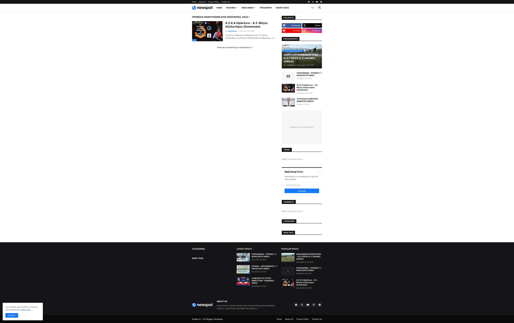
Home (194, 2)
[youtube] (317, 2)
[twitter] (313, 2)
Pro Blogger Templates (213, 319)
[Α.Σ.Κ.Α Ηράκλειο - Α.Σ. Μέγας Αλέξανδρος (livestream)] (288, 88)
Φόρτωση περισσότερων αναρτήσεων (234, 47)
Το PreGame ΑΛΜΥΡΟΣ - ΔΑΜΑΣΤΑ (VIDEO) (308, 100)
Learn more (26, 310)
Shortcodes (282, 8)
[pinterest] (321, 2)
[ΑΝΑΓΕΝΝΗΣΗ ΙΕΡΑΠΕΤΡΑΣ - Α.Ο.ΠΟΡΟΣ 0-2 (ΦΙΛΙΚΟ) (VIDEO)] (287, 257)
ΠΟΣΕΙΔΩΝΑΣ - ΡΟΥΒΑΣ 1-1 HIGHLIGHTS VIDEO (309, 74)
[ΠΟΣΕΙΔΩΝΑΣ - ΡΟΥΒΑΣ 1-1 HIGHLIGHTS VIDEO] (288, 76)
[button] (313, 7)
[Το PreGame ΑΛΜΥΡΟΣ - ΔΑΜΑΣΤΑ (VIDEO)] (288, 102)
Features (231, 8)
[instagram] (313, 305)
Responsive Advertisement (301, 127)
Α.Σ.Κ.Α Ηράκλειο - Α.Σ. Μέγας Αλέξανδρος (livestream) (246, 24)
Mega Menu (248, 8)
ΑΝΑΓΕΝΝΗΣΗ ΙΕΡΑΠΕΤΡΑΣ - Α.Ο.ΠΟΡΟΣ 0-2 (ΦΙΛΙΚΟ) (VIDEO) (308, 256)
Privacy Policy (213, 2)
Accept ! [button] (11, 315)
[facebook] (309, 2)
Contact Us (225, 2)
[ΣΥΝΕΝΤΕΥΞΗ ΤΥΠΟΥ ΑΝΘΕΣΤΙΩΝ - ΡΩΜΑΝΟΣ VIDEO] (243, 281)
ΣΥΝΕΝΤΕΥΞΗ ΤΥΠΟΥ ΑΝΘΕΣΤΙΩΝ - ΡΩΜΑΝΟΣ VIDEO (263, 280)
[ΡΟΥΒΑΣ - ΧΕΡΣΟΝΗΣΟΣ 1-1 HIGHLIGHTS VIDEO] (243, 269)
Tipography (266, 8)
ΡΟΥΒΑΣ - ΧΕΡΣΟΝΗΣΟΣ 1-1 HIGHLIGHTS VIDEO (264, 267)
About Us (202, 2)
